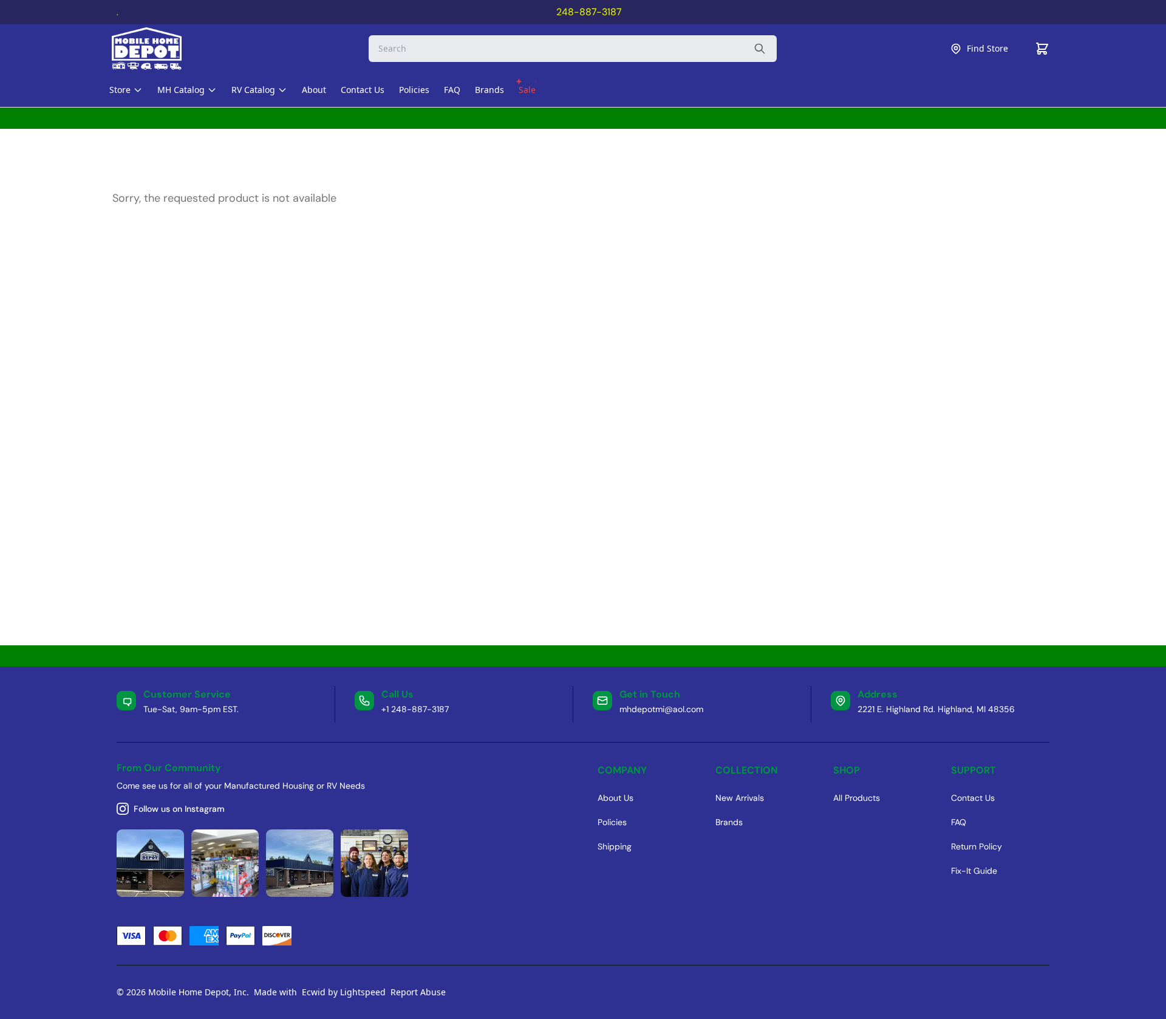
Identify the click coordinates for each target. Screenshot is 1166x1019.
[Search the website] (759, 48)
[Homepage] (157, 48)
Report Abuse (418, 992)
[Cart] (1042, 48)
